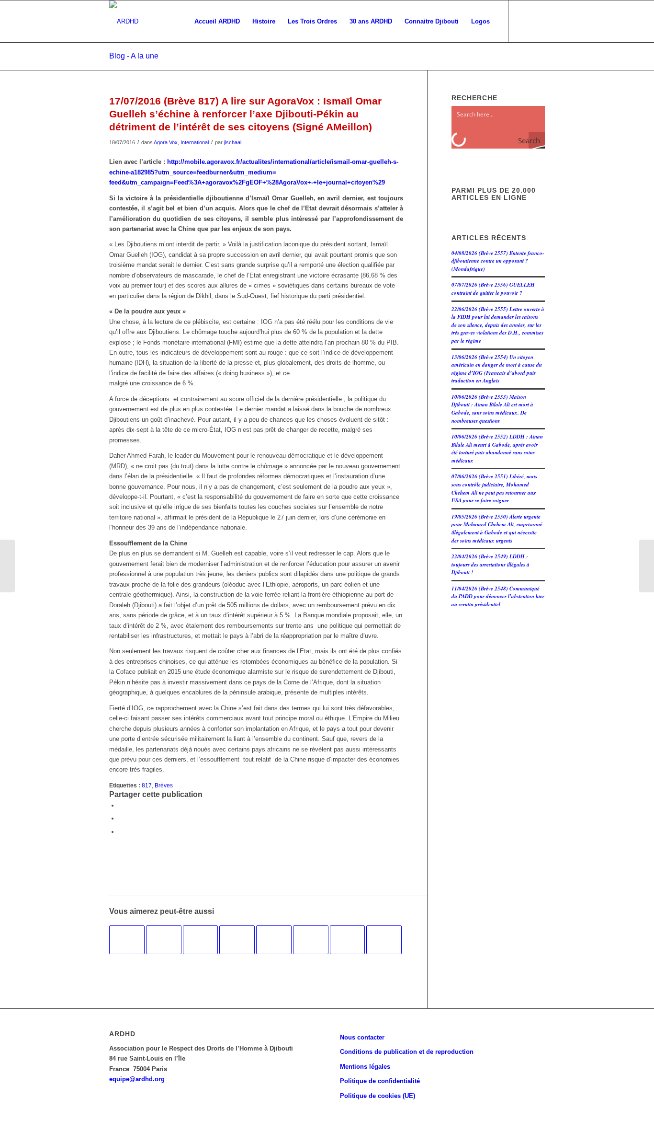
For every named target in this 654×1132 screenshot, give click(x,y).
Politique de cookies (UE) (377, 1095)
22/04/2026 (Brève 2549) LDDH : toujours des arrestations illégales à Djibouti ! (490, 564)
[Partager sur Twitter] (121, 818)
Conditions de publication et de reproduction (407, 1051)
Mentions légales (365, 1066)
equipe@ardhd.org (137, 1079)
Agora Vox (166, 142)
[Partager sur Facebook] (121, 805)
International (194, 142)
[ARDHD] (123, 21)
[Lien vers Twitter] (537, 21)
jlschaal (232, 142)
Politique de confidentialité (380, 1081)
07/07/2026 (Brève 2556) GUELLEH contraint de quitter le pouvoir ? (493, 289)
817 (147, 785)
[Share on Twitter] (121, 831)
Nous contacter (362, 1037)
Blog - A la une (133, 56)
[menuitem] (217, 21)
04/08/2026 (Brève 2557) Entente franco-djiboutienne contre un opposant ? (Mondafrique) (497, 261)
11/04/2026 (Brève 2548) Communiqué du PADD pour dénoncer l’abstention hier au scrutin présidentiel (497, 596)
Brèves (164, 785)
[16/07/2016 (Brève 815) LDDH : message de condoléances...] (7, 566)
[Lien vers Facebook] (523, 21)
